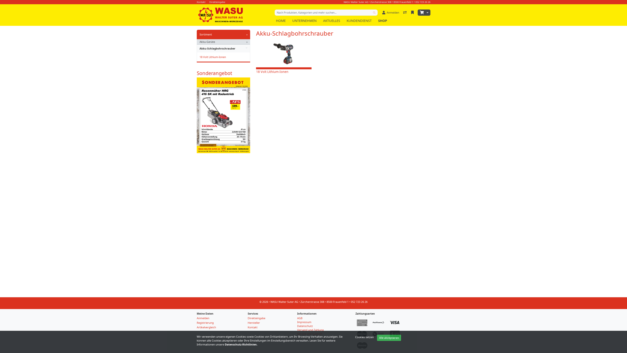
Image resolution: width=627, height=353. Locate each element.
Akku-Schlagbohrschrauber (217, 48)
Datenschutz (305, 326)
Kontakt (252, 327)
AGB (299, 318)
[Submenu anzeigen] (247, 34)
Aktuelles (331, 20)
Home (281, 20)
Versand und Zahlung (310, 330)
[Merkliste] (412, 12)
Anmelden (203, 318)
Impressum (304, 322)
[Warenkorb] (421, 12)
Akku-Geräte (207, 42)
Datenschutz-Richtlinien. (241, 344)
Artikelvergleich (206, 327)
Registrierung (205, 323)
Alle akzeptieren (389, 338)
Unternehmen (304, 20)
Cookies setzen (364, 337)
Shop (382, 20)
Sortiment (206, 34)
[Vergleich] (405, 12)
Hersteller (254, 323)
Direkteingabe (256, 318)
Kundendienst (359, 20)
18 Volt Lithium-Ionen (213, 57)
